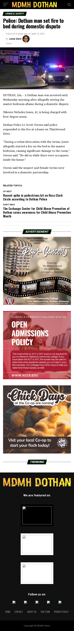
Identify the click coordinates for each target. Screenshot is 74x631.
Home (7, 611)
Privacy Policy (61, 611)
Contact (19, 611)
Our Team (45, 611)
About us (31, 611)
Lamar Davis (15, 39)
